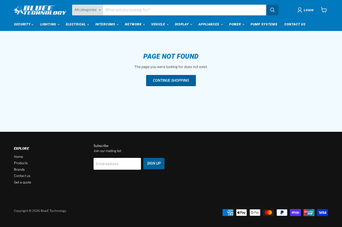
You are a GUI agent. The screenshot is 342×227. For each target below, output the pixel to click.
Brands (19, 169)
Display (182, 24)
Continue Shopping (171, 80)
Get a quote (22, 182)
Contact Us (294, 24)
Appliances (209, 24)
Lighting (48, 24)
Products (21, 163)
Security (22, 24)
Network (133, 24)
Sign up (154, 163)
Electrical (76, 24)
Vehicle (158, 24)
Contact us (22, 176)
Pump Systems (264, 24)
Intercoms (105, 24)
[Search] (272, 10)
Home (18, 157)
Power (235, 24)
